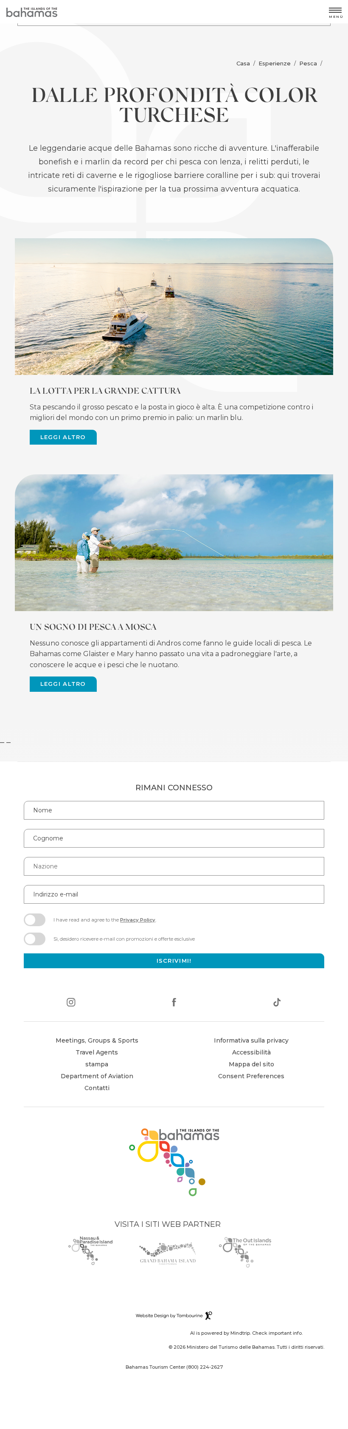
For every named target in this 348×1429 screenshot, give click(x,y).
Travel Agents (97, 1052)
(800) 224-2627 (204, 1367)
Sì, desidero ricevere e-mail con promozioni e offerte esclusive (124, 939)
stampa (96, 1064)
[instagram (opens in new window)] (71, 1003)
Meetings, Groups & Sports (97, 1040)
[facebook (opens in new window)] (174, 1003)
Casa (243, 63)
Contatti (96, 1088)
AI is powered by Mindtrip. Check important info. (246, 1333)
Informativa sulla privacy (251, 1040)
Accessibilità (251, 1052)
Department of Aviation (97, 1077)
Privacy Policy (137, 920)
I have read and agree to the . (104, 922)
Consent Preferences (251, 1076)
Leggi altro (63, 437)
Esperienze (274, 63)
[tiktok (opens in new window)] (277, 1003)
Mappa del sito (251, 1064)
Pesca (308, 63)
